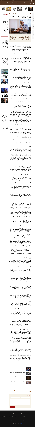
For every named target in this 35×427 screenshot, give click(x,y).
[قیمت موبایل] (33, 37)
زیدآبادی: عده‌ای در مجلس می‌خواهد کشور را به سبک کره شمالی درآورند (17, 382)
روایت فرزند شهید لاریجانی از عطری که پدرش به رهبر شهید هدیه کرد (17, 373)
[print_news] (33, 16)
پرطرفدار (2, 14)
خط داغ (7, 38)
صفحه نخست (27, 2)
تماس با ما (5, 0)
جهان (14, 3)
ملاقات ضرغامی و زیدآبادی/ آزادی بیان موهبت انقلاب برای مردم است (17, 368)
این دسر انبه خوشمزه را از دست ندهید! (3, 8)
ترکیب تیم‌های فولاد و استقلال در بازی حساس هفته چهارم (5, 35)
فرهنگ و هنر (17, 3)
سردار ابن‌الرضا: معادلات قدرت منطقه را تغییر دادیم (19, 376)
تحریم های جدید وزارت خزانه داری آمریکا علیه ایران (4, 128)
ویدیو (12, 2)
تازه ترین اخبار (6, 14)
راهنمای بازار (9, 2)
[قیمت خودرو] (33, 34)
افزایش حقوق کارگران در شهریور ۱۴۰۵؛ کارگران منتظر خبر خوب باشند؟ (4, 76)
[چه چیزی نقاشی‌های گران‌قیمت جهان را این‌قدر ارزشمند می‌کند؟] (30, 9)
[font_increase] (33, 24)
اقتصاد (23, 3)
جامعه (21, 3)
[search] (1, 3)
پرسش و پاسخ (15, 420)
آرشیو (3, 0)
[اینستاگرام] (16, 413)
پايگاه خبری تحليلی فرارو (16, 422)
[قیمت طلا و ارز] (33, 32)
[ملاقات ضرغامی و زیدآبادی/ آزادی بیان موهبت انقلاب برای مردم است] (28, 369)
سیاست (24, 2)
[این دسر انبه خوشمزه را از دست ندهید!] (8, 9)
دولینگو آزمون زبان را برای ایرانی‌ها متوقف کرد (5, 113)
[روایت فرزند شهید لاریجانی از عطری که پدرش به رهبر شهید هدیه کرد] (28, 373)
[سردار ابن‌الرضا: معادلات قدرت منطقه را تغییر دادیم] (28, 378)
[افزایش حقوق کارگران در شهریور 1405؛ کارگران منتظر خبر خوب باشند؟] (4, 71)
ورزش (21, 2)
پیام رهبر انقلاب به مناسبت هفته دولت (5, 22)
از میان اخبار (29, 365)
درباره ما (8, 0)
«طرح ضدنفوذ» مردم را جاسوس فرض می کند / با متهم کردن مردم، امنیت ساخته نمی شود (4, 104)
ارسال (12, 406)
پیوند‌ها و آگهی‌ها (20, 420)
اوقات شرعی (10, 420)
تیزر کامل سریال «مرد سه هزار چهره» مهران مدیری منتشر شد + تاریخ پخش (4, 116)
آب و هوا (6, 420)
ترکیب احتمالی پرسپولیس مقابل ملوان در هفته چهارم (5, 125)
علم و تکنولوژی (18, 2)
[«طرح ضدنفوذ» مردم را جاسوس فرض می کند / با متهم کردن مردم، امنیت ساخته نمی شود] (4, 100)
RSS (1, 0)
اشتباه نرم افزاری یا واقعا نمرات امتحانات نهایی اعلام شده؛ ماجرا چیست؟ (5, 57)
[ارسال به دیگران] (33, 18)
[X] (18, 413)
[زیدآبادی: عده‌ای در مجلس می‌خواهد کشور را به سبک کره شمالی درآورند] (28, 382)
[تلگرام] (13, 413)
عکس (14, 2)
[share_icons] (33, 20)
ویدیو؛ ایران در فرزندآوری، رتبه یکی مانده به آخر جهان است (4, 18)
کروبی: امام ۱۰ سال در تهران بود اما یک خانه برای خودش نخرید (5, 26)
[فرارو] (32, 3)
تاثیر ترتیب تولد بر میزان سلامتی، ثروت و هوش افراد (14, 9)
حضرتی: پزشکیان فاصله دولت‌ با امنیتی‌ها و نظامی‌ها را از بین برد (4, 30)
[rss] (21, 413)
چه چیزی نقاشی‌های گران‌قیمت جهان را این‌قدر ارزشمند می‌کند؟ (25, 9)
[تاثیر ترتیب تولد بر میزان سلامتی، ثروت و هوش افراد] (19, 9)
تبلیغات (10, 0)
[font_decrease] (33, 27)
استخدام (13, 0)
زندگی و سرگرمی (27, 3)
